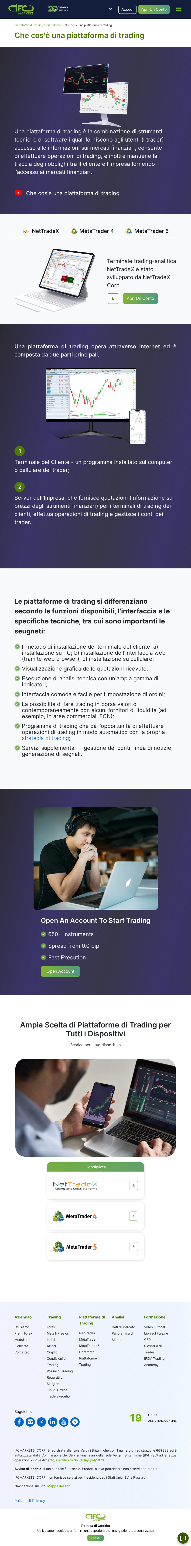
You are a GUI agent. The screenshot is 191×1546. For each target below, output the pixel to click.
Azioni (51, 1346)
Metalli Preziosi (58, 1333)
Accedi (127, 9)
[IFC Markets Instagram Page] (30, 1422)
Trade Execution (59, 1396)
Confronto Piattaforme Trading (88, 1358)
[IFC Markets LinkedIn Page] (52, 1422)
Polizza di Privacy (29, 1500)
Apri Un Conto (154, 9)
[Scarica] (113, 298)
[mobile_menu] (179, 8)
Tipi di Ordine (57, 1390)
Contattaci (22, 1352)
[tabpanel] (95, 280)
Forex (51, 1327)
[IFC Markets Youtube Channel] (63, 1422)
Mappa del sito (59, 1486)
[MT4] (133, 1216)
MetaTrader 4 (89, 1339)
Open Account (60, 971)
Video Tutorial (154, 1327)
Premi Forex (23, 1333)
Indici (51, 1340)
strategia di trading (45, 738)
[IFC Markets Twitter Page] (41, 1422)
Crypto (52, 1352)
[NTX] (133, 1185)
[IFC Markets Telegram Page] (75, 1422)
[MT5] (133, 1246)
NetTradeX (87, 1333)
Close (95, 1538)
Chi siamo (21, 1327)
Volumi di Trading (60, 1371)
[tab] (41, 231)
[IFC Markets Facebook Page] (19, 1422)
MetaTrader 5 (89, 1346)
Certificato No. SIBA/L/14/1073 (80, 1460)
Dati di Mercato (123, 1327)
